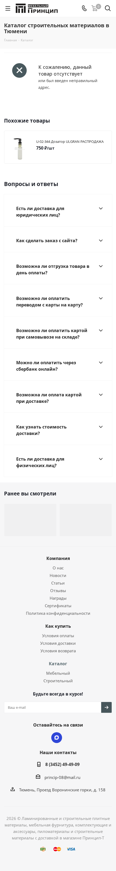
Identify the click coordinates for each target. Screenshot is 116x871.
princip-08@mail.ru (62, 777)
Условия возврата (58, 650)
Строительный (58, 680)
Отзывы (58, 590)
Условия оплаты (58, 635)
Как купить (58, 626)
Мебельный (58, 673)
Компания (58, 558)
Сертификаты (58, 605)
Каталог (58, 664)
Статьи (58, 583)
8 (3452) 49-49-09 (62, 764)
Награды (58, 598)
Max (56, 737)
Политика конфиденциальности (58, 613)
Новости (58, 575)
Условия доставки (58, 643)
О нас (58, 567)
